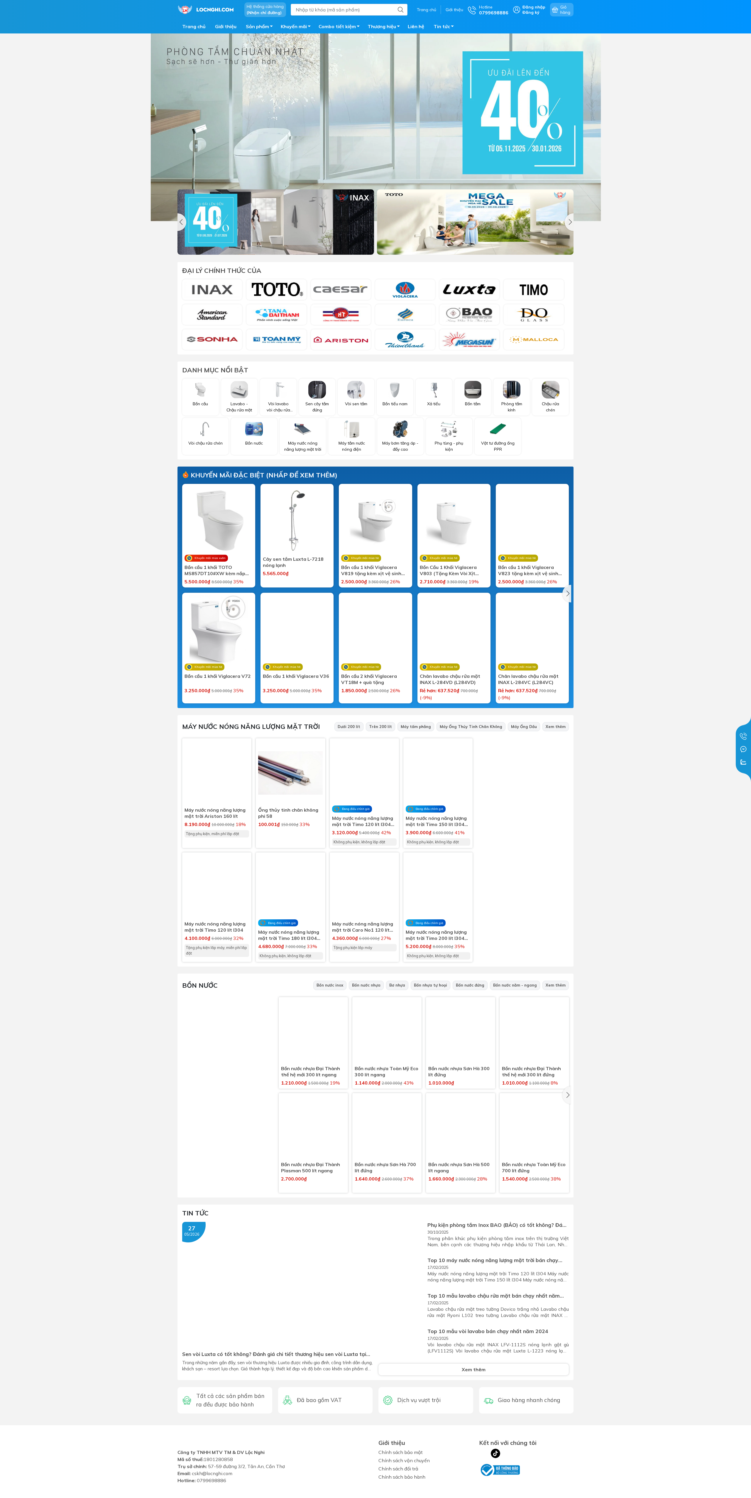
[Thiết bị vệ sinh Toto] (276, 289)
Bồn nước (200, 985)
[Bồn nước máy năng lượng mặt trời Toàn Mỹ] (276, 339)
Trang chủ (426, 9)
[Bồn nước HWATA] (341, 314)
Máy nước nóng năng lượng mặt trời (251, 726)
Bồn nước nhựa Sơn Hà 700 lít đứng (385, 1167)
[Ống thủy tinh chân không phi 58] (290, 773)
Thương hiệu (382, 26)
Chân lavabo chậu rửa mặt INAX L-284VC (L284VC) (528, 679)
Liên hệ (416, 26)
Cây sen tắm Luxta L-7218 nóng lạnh (293, 562)
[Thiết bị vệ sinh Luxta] (469, 289)
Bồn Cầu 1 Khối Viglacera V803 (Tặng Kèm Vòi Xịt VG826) (448, 570)
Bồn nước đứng (470, 985)
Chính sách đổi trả (398, 1469)
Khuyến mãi (294, 26)
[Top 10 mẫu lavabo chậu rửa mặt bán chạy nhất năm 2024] (401, 1308)
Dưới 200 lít (349, 726)
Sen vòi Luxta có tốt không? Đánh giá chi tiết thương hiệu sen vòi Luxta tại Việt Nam (274, 1354)
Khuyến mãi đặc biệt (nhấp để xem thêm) (263, 475)
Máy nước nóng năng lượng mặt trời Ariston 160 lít (215, 813)
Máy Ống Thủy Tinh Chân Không (471, 726)
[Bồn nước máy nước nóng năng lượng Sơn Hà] (212, 339)
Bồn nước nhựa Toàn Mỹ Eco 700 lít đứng (534, 1167)
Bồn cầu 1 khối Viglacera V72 (218, 676)
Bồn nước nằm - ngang (515, 985)
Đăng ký (530, 12)
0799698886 (211, 1484)
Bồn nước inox (330, 985)
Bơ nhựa (397, 985)
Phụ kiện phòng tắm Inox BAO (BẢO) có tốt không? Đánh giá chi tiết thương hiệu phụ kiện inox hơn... (497, 1225)
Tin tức (442, 26)
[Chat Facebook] (743, 749)
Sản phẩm (257, 26)
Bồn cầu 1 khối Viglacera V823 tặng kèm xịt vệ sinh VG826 (528, 570)
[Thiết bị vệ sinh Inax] (212, 289)
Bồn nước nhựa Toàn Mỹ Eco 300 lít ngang (386, 1071)
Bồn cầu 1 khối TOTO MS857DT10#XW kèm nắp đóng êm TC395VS (215, 570)
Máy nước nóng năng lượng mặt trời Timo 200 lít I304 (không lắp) (436, 935)
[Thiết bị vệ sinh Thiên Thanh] (405, 339)
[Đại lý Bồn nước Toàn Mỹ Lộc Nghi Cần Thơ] (227, 1047)
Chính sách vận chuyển (404, 1460)
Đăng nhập (533, 7)
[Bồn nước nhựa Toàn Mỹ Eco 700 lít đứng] (534, 1127)
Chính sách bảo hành (401, 1477)
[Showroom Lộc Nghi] (208, 9)
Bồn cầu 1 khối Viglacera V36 (296, 676)
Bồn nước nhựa (366, 985)
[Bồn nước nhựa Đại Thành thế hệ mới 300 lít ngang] (313, 1031)
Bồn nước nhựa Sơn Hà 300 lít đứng (459, 1071)
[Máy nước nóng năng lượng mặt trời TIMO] (525, 802)
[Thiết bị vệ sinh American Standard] (212, 314)
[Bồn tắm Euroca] (405, 314)
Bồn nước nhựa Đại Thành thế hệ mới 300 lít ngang (310, 1071)
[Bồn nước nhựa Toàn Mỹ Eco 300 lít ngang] (387, 1031)
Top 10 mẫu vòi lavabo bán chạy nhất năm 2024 (487, 1331)
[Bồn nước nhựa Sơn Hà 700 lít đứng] (387, 1127)
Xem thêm (556, 726)
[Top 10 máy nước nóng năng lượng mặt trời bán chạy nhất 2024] (401, 1272)
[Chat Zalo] (743, 762)
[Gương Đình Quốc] (534, 314)
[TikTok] (495, 1453)
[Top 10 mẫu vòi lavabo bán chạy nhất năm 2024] (401, 1343)
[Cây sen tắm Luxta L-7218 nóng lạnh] (297, 520)
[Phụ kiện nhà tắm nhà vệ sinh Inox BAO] (469, 314)
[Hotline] (743, 736)
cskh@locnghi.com (212, 1477)
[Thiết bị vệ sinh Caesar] (341, 289)
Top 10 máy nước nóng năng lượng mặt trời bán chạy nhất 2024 (492, 1260)
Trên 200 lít (380, 726)
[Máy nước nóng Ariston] (341, 339)
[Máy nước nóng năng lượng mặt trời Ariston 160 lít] (217, 773)
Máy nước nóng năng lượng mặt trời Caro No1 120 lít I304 (362, 927)
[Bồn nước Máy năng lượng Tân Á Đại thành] (276, 314)
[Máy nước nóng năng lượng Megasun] (469, 339)
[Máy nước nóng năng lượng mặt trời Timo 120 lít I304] (217, 887)
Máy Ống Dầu (524, 726)
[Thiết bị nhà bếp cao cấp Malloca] (534, 339)
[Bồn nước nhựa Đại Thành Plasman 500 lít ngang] (313, 1127)
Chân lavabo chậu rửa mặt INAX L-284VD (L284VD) (450, 679)
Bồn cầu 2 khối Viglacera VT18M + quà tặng (369, 679)
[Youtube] (507, 1453)
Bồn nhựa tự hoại (430, 985)
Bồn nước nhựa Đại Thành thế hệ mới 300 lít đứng (531, 1071)
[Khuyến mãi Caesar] (475, 222)
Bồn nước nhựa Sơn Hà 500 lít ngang (459, 1167)
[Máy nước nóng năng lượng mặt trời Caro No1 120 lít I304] (364, 887)
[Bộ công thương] (499, 1469)
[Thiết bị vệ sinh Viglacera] (405, 289)
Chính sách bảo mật (400, 1452)
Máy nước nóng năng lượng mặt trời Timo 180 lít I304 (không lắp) (288, 935)
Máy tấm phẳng (416, 726)
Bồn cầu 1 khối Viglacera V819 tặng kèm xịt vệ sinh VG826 (371, 570)
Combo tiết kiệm (337, 26)
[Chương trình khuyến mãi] (375, 127)
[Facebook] (483, 1453)
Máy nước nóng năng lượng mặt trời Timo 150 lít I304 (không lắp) (436, 821)
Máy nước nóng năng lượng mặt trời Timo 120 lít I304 (215, 927)
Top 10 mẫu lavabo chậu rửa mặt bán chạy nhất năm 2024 (493, 1296)
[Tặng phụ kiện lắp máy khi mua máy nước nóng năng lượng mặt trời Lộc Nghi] (525, 898)
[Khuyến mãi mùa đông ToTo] (275, 222)
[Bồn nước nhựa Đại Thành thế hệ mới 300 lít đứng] (534, 1031)
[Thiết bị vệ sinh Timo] (534, 289)
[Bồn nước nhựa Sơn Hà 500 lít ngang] (460, 1127)
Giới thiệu (454, 9)
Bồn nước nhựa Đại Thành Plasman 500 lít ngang (310, 1167)
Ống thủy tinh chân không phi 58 (288, 813)
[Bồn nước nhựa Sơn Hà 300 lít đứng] (460, 1031)
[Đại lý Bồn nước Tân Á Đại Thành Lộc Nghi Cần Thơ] (227, 1142)
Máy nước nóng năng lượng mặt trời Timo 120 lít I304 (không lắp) (362, 821)
